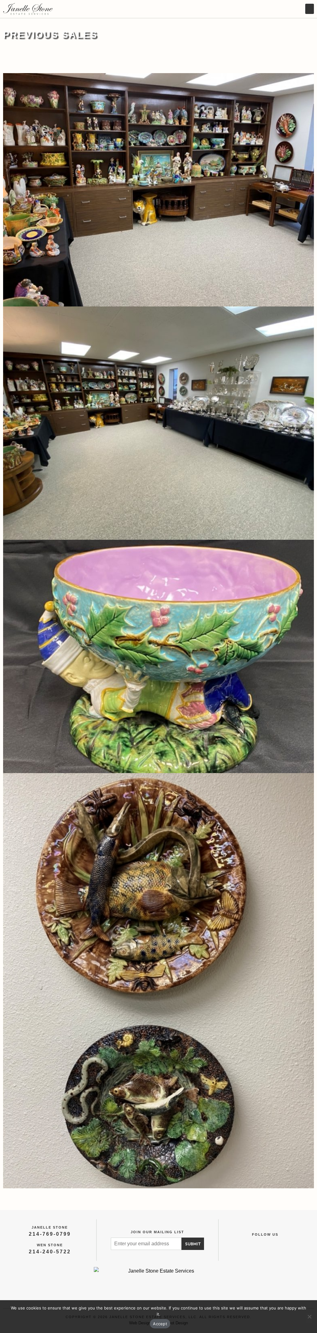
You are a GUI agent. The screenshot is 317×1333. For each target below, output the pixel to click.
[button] (309, 9)
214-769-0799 (50, 1234)
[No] (309, 1318)
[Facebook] (258, 1243)
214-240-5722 (50, 1251)
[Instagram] (272, 1243)
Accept (160, 1323)
